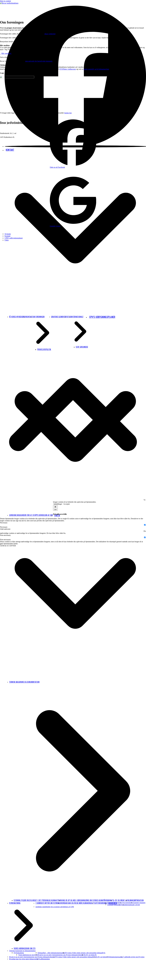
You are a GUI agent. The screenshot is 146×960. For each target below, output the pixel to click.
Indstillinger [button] (58, 504)
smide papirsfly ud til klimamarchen (96, 69)
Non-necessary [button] (5, 535)
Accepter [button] (66, 504)
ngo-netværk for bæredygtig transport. (39, 61)
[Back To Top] (73, 496)
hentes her (68, 113)
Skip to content (5, 1)
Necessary (3, 527)
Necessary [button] (3, 523)
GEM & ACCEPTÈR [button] (8, 546)
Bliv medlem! (6, 53)
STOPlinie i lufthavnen (67, 69)
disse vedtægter (49, 34)
